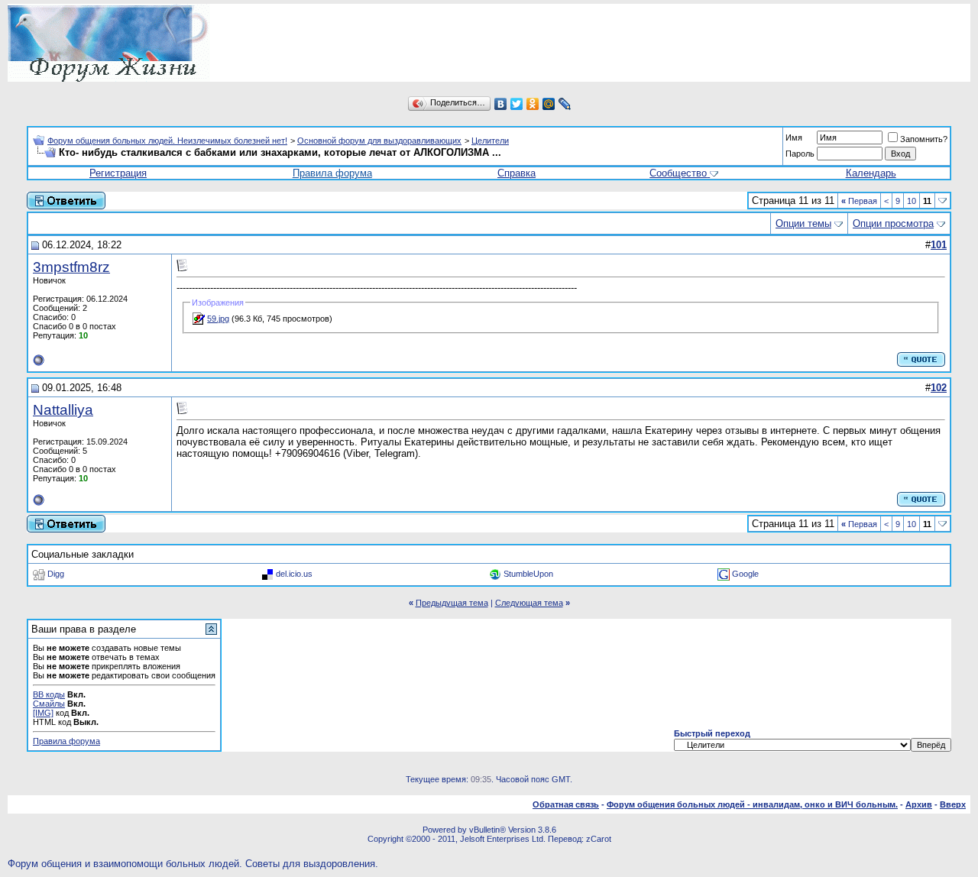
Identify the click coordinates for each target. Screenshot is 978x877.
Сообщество (678, 173)
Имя (793, 137)
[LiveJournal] (565, 104)
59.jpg (218, 318)
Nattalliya (63, 410)
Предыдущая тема (452, 602)
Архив (918, 804)
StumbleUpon (528, 573)
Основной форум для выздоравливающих (379, 140)
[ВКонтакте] (501, 104)
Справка (516, 173)
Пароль (799, 153)
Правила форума (332, 173)
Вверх (953, 804)
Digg (55, 573)
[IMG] (43, 712)
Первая (859, 200)
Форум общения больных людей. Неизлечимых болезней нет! (167, 140)
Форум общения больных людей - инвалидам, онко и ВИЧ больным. (752, 804)
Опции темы (803, 223)
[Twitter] (517, 104)
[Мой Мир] (549, 104)
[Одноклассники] (533, 104)
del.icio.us (294, 573)
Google (745, 573)
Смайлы (49, 703)
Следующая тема (529, 602)
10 (911, 200)
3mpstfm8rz (71, 267)
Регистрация (118, 173)
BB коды (49, 694)
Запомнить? (923, 139)
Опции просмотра (893, 223)
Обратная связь (566, 804)
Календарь (871, 173)
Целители (490, 140)
